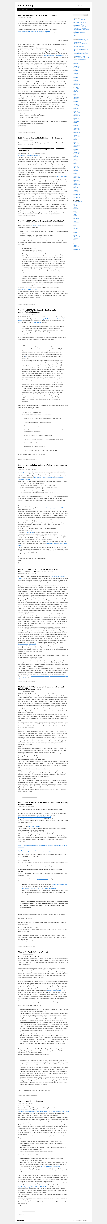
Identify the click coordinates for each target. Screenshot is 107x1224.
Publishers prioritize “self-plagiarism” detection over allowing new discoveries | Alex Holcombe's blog (81, 53)
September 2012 (77, 119)
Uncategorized (25, 132)
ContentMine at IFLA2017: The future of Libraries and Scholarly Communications (43, 803)
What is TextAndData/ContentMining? (33, 952)
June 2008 (76, 171)
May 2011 (76, 140)
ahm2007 (76, 203)
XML (75, 239)
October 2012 (76, 118)
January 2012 (76, 131)
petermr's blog (25, 5)
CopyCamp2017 (37, 322)
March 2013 (76, 111)
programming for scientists (79, 226)
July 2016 (76, 71)
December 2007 (77, 180)
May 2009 (76, 164)
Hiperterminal (76, 43)
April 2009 (76, 166)
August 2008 (76, 169)
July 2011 (76, 139)
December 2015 (77, 76)
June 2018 (76, 63)
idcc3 (75, 217)
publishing (76, 228)
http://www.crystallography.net (54, 990)
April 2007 (76, 191)
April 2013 (76, 109)
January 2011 (76, 146)
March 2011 (76, 143)
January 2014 (76, 98)
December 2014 (77, 84)
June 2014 (76, 91)
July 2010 (76, 155)
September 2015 (77, 78)
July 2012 (76, 122)
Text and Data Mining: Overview (30, 1101)
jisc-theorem (76, 218)
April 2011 (76, 142)
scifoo (75, 232)
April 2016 (76, 74)
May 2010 (76, 157)
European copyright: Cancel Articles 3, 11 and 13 (37, 15)
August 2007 (76, 186)
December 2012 (77, 115)
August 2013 (76, 105)
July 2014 (76, 90)
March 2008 (76, 176)
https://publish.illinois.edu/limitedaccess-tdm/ (29, 155)
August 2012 (76, 121)
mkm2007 (76, 219)
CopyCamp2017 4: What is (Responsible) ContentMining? (41, 221)
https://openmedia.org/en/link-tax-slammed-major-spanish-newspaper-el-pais (37, 851)
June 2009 (76, 163)
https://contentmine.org (42, 879)
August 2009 (76, 160)
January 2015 (76, 83)
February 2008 (77, 177)
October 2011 (76, 135)
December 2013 (77, 100)
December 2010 (77, 148)
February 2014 (77, 97)
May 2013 (76, 108)
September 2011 (77, 136)
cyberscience (76, 210)
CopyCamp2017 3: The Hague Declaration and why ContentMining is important (38, 311)
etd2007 (75, 212)
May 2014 (76, 93)
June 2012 (76, 124)
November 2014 (77, 86)
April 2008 (76, 174)
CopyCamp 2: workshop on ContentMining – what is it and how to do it (43, 466)
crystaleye (76, 208)
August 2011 (76, 138)
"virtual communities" (78, 201)
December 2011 (77, 132)
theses (75, 235)
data (75, 211)
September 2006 (77, 197)
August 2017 (76, 67)
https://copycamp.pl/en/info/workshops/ (55, 507)
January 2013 (76, 114)
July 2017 (76, 69)
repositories (76, 231)
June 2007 (76, 188)
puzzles (75, 229)
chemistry (76, 207)
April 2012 (76, 126)
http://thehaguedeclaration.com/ (59, 884)
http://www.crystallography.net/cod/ (27, 644)
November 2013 (77, 101)
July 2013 (76, 107)
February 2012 (77, 129)
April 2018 (76, 64)
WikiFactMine (30, 532)
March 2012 (76, 128)
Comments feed (77, 248)
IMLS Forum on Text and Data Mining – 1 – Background (40, 138)
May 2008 (76, 173)
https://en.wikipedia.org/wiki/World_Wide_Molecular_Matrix (33, 1187)
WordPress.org (77, 249)
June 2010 (76, 156)
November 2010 (77, 149)
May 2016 (76, 73)
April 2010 (76, 159)
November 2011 (77, 133)
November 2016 (77, 70)
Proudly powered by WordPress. (81, 1220)
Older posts (21, 1214)
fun (75, 214)
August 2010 (76, 153)
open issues (76, 222)
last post (23, 472)
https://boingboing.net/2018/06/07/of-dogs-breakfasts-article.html (34, 31)
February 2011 (77, 145)
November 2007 (77, 181)
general (75, 215)
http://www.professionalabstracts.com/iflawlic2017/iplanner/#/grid (34, 817)
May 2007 (76, 190)
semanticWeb (76, 234)
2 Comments (32, 946)
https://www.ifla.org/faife (34, 826)
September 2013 (77, 104)
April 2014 (76, 94)
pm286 (31, 17)
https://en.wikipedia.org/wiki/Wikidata (50, 1166)
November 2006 (77, 194)
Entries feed (76, 246)
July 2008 (76, 170)
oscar (75, 225)
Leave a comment (33, 132)
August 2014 (76, 88)
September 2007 (77, 184)
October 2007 (76, 183)
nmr (75, 221)
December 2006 (77, 193)
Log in (75, 245)
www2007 (76, 238)
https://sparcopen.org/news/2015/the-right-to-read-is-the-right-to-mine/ (39, 888)
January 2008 (76, 179)
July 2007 (76, 187)
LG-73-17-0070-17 (61, 176)
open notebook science (78, 224)
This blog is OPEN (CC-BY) (24, 9)
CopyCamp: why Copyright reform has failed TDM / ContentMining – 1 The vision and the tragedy (38, 570)
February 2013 (77, 112)
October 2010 (76, 150)
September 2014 (77, 87)
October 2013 (76, 102)
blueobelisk (76, 205)
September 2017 (77, 66)
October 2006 (76, 195)
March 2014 (76, 95)
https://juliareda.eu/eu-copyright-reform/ (54, 55)
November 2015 (77, 77)
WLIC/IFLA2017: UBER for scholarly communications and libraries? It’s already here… (41, 688)
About (33, 9)
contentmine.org (33, 52)
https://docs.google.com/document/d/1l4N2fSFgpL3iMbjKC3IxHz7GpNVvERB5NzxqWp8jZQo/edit (44, 1111)
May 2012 (76, 125)
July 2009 (76, 162)
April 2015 (76, 81)
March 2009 (76, 167)
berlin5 (75, 204)
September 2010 (77, 152)
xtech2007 (76, 241)
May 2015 (76, 80)
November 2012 (77, 117)
